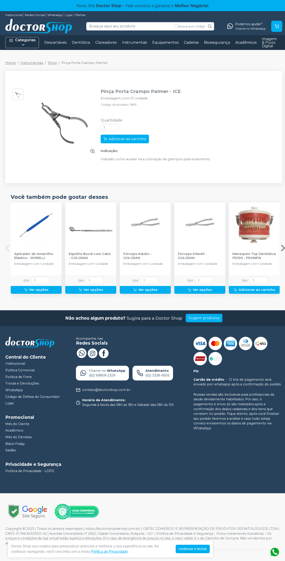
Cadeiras (191, 42)
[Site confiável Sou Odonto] (76, 511)
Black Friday (15, 444)
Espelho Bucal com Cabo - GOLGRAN (90, 256)
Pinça (52, 63)
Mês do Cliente (17, 424)
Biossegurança (217, 42)
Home (10, 63)
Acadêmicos (245, 42)
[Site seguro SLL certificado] (27, 511)
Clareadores (106, 42)
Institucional (13, 15)
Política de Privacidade (109, 551)
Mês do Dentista (18, 437)
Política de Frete (18, 377)
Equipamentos (165, 42)
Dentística (81, 42)
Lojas (68, 15)
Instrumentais (134, 42)
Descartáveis (55, 42)
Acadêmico (14, 431)
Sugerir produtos (204, 318)
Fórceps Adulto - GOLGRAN (137, 256)
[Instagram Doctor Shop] (92, 353)
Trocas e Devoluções (22, 383)
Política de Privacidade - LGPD (29, 471)
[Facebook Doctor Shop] (103, 353)
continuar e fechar (193, 549)
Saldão (10, 450)
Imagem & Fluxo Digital (269, 42)
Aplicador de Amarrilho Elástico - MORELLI (33, 256)
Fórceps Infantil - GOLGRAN (192, 256)
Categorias (25, 40)
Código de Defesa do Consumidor (32, 397)
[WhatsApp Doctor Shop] (81, 353)
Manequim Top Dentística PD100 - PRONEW (254, 256)
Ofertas (80, 15)
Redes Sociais (35, 15)
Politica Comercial (20, 370)
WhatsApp (55, 15)
